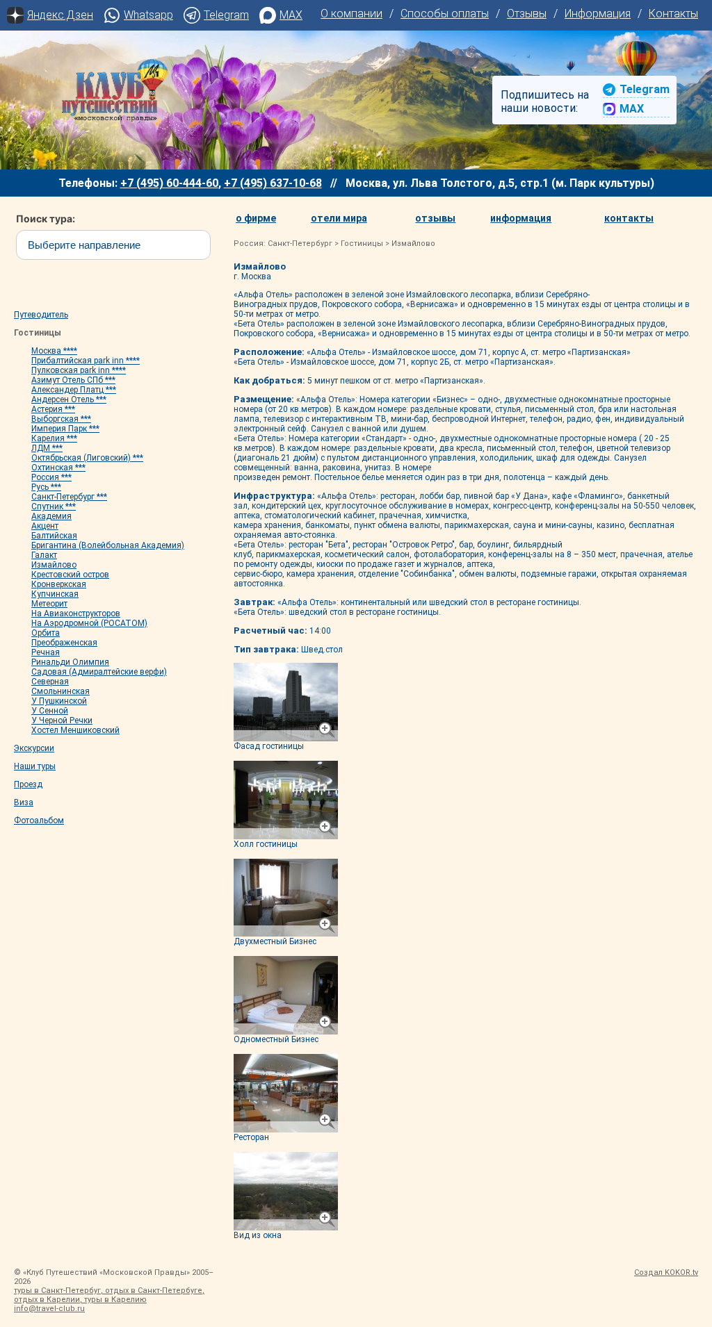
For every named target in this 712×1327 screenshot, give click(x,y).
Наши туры (35, 766)
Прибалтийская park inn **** (85, 360)
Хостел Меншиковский (75, 730)
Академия (51, 516)
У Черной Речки (61, 720)
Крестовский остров (70, 574)
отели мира (339, 218)
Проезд (28, 784)
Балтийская (54, 536)
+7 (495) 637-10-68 (273, 183)
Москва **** (54, 351)
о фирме (256, 218)
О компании (351, 13)
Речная (45, 652)
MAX (291, 15)
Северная (50, 681)
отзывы (435, 218)
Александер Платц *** (73, 390)
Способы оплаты (444, 13)
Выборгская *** (61, 419)
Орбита (45, 633)
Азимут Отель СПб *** (73, 380)
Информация (598, 13)
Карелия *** (54, 438)
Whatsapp (148, 15)
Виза (23, 802)
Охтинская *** (58, 467)
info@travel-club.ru (49, 1308)
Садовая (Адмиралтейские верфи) (99, 672)
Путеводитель (41, 315)
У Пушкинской (59, 701)
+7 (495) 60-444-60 (169, 183)
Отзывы (527, 13)
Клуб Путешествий (114, 90)
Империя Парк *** (65, 429)
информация (520, 218)
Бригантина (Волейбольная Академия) (107, 545)
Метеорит (49, 604)
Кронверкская (58, 584)
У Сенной (49, 711)
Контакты (673, 13)
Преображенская (64, 643)
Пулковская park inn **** (78, 370)
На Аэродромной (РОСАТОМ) (89, 623)
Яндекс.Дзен (60, 15)
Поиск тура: (35, 218)
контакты (629, 218)
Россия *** (51, 477)
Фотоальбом (39, 820)
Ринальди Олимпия (70, 662)
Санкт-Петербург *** (69, 497)
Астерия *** (53, 409)
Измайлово (53, 565)
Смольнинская (60, 691)
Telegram (226, 15)
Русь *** (46, 487)
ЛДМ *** (47, 448)
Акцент (44, 526)
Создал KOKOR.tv (666, 1272)
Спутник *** (53, 506)
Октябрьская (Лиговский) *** (87, 458)
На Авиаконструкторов (75, 613)
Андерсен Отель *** (68, 399)
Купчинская (55, 594)
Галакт (44, 555)
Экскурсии (34, 748)
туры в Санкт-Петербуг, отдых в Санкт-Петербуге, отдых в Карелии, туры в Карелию (109, 1295)
